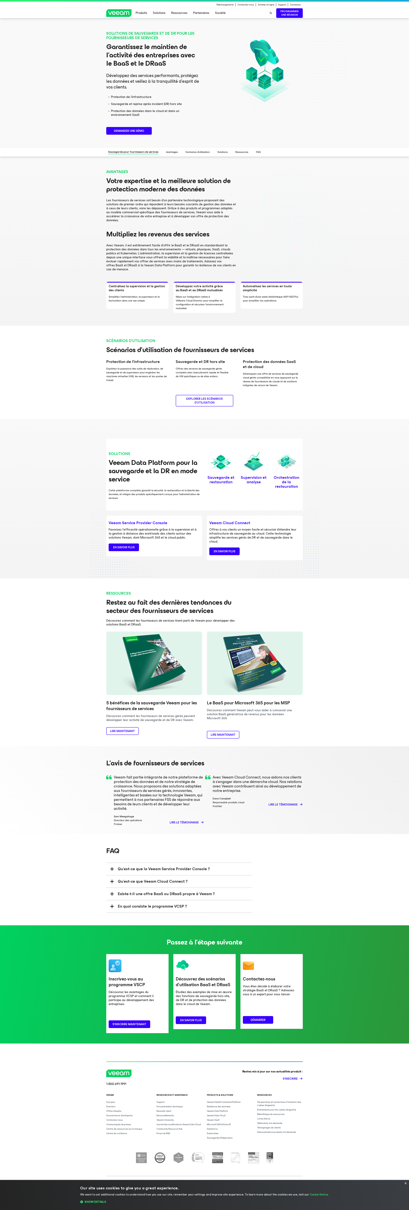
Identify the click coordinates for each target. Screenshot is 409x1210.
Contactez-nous (246, 4)
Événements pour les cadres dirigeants (276, 1110)
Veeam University (165, 1120)
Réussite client (164, 1111)
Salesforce (212, 1129)
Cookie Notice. (319, 1194)
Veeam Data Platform (217, 1111)
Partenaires (201, 12)
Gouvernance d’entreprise (119, 1115)
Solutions (159, 12)
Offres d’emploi (113, 1111)
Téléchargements (225, 4)
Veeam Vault (213, 1120)
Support (282, 4)
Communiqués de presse (118, 1124)
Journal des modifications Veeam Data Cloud (179, 1124)
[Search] (271, 13)
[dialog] (204, 1195)
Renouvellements (165, 1115)
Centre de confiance (116, 1133)
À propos (110, 1102)
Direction (110, 1106)
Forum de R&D (163, 1133)
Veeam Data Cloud (216, 1115)
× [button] (405, 1183)
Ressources (179, 12)
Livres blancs (263, 1119)
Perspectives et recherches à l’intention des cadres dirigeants (279, 1103)
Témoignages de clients (269, 1127)
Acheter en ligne (266, 4)
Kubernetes (213, 1133)
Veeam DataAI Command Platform (224, 1102)
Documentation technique (170, 1106)
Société (220, 12)
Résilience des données (219, 1106)
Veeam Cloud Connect (229, 523)
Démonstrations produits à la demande (276, 1132)
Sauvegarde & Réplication (220, 1138)
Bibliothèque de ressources (271, 1114)
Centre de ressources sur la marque (124, 1129)
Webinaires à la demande (269, 1123)
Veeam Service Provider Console (138, 523)
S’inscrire (290, 1078)
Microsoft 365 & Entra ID (219, 1124)
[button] (204, 1202)
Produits (141, 12)
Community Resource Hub (169, 1129)
